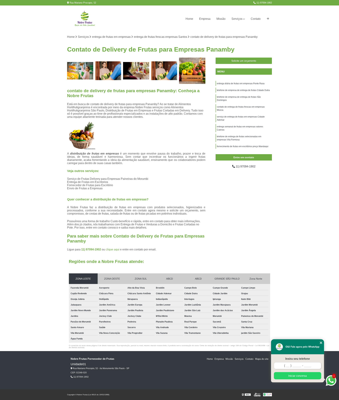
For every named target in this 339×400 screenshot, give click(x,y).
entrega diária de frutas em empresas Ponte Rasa (240, 83)
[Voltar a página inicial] (84, 19)
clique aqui (112, 249)
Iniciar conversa (297, 375)
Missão (220, 18)
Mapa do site (261, 359)
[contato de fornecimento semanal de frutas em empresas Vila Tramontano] (108, 71)
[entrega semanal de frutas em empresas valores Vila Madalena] (136, 71)
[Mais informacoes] (268, 18)
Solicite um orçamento (243, 60)
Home (189, 18)
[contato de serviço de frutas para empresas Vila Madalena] (164, 71)
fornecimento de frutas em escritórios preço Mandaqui (242, 146)
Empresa (204, 18)
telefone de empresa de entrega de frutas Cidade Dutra (243, 90)
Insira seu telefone (297, 358)
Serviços (236, 18)
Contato (256, 18)
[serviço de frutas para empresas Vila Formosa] (192, 71)
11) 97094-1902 (264, 2)
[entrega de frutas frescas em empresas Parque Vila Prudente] (80, 71)
